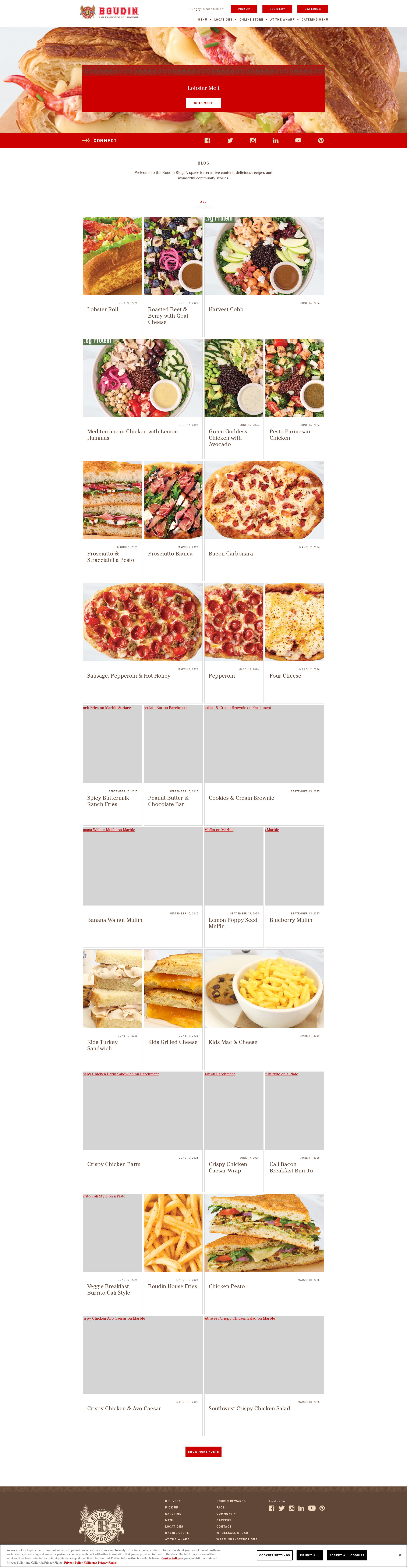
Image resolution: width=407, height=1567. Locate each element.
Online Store (251, 19)
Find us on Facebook (207, 140)
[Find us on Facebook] (272, 1509)
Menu (202, 19)
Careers (223, 1520)
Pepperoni (222, 676)
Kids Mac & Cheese (233, 1042)
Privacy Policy (73, 1562)
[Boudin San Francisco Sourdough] (109, 12)
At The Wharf (282, 19)
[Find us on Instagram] (291, 1509)
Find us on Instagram (253, 140)
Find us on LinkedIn (276, 140)
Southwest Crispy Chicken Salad (249, 1409)
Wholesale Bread (232, 1533)
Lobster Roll (102, 310)
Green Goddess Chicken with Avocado (228, 438)
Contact (224, 1526)
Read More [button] (199, 101)
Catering (313, 9)
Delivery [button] (277, 9)
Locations (223, 19)
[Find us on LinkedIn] (301, 1509)
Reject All (309, 1555)
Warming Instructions (236, 1539)
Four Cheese (285, 676)
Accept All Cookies (347, 1555)
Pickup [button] (244, 9)
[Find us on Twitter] (281, 1509)
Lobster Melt (204, 88)
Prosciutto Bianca (170, 554)
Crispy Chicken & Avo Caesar (124, 1409)
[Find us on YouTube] (312, 1509)
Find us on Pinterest (321, 140)
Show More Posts (203, 1451)
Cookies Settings (274, 1555)
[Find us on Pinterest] (322, 1509)
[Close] (400, 1555)
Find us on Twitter (230, 140)
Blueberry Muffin (291, 920)
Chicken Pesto (227, 1286)
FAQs (220, 1507)
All (203, 202)
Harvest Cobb (226, 310)
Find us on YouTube (298, 140)
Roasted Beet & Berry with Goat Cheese (168, 316)
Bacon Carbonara (231, 554)
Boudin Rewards (231, 1501)
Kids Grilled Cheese (173, 1042)
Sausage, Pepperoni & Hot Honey (128, 676)
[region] (203, 1555)
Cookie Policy (171, 1558)
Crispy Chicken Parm (114, 1164)
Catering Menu (315, 19)
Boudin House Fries (172, 1286)
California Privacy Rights (100, 1562)
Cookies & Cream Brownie (241, 798)
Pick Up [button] (171, 1507)
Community (226, 1514)
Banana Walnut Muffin (114, 920)
